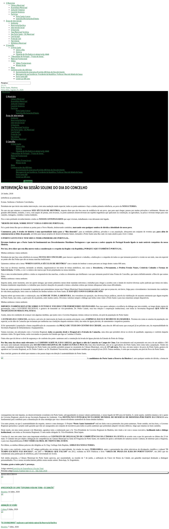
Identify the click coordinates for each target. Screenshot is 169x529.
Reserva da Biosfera (18, 25)
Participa (14, 14)
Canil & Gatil (15, 36)
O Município (10, 3)
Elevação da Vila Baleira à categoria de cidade (32, 54)
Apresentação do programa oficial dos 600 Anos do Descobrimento (40, 72)
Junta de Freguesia (18, 10)
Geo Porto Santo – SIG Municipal (22, 34)
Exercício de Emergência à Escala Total (27, 468)
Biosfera (4, 492)
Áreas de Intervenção (14, 21)
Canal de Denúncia (17, 12)
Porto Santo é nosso (23, 16)
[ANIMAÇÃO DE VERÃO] (7, 501)
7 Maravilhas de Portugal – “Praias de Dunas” (27, 56)
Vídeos (13, 61)
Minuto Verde (21, 65)
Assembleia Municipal (19, 7)
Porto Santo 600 (21, 76)
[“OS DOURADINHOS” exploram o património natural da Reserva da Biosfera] (7, 518)
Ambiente (14, 23)
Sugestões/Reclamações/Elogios (27, 19)
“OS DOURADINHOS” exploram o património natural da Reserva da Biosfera (29, 523)
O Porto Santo (16, 47)
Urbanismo (15, 30)
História (19, 52)
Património (15, 41)
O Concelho (10, 45)
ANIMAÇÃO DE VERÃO (9, 505)
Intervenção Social (17, 27)
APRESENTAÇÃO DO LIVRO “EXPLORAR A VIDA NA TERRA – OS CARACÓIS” (27, 488)
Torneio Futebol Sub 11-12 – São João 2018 (30, 471)
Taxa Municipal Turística (20, 32)
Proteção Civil (16, 39)
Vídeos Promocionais (23, 63)
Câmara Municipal (17, 5)
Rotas (13, 67)
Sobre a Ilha (20, 50)
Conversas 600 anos (23, 79)
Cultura (4, 509)
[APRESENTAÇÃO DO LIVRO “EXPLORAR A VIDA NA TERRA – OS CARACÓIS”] (7, 483)
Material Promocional (19, 59)
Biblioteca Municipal (18, 43)
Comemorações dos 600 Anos (21, 70)
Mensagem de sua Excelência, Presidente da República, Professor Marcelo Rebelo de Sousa (49, 74)
